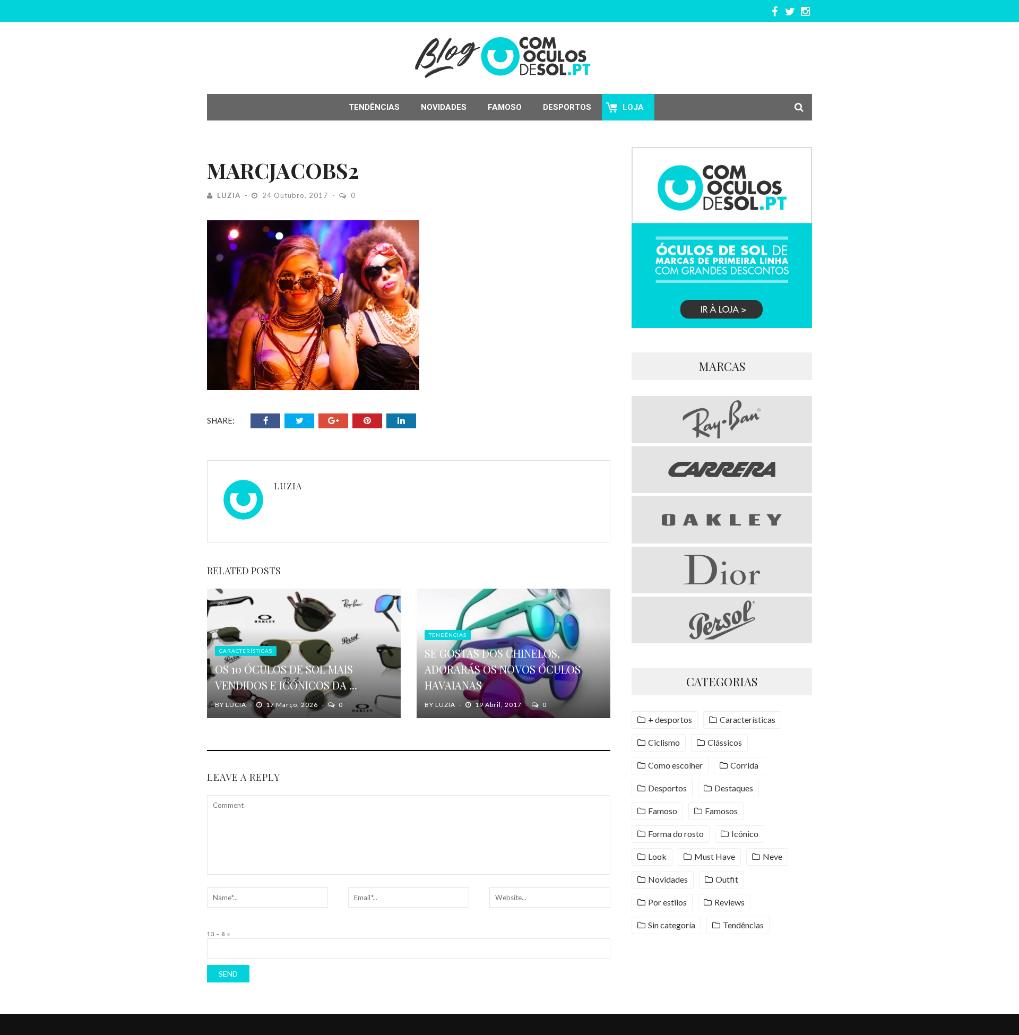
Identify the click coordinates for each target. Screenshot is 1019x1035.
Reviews (729, 902)
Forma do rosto (676, 834)
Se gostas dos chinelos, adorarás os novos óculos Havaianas (503, 669)
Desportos (567, 107)
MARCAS (721, 366)
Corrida (744, 765)
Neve (772, 856)
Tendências (374, 107)
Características (245, 651)
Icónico (744, 834)
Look (657, 856)
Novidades (444, 107)
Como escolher (675, 765)
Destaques (733, 788)
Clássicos (724, 742)
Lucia (236, 705)
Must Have (714, 856)
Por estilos (667, 902)
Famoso (505, 107)
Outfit (726, 879)
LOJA (633, 107)
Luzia (228, 195)
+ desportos (670, 719)
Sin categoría (671, 925)
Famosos (721, 811)
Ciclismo (664, 742)
